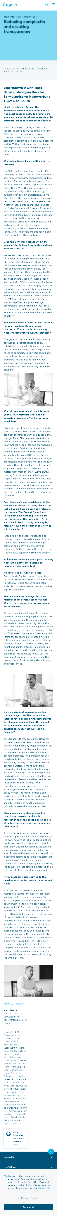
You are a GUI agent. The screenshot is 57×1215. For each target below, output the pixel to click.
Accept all (28, 1207)
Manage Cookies (30, 1198)
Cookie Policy (45, 1188)
